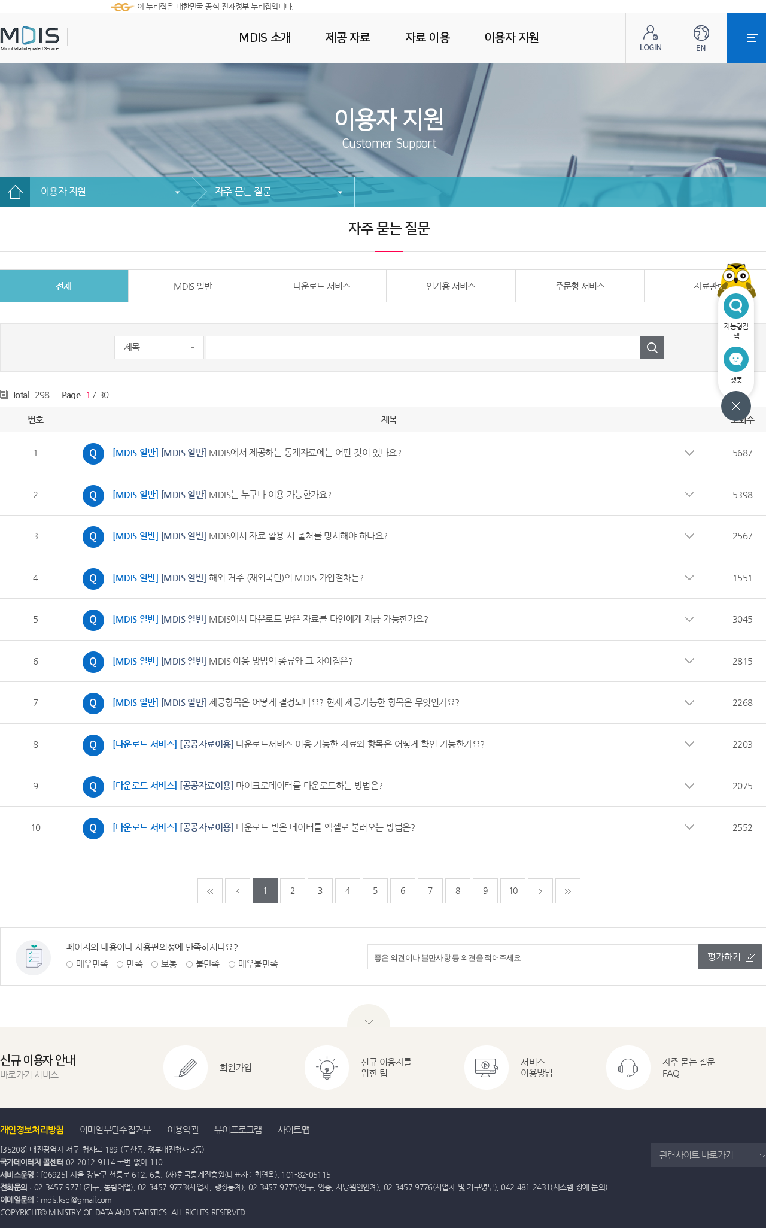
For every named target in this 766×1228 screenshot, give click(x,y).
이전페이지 (237, 890)
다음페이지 (540, 890)
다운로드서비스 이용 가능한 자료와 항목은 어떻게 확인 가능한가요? (281, 742)
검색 (652, 347)
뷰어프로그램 (238, 1129)
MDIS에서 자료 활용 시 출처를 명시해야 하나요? (232, 534)
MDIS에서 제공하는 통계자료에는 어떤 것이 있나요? (239, 450)
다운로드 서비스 (321, 286)
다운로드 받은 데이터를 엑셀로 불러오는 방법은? (246, 825)
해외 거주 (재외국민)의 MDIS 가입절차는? (220, 576)
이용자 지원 (63, 191)
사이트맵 (293, 1129)
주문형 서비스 (579, 286)
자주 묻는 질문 (243, 191)
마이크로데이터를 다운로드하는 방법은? (230, 783)
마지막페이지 (567, 890)
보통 (169, 964)
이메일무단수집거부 (115, 1129)
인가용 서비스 (450, 286)
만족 (134, 964)
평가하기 (724, 956)
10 (513, 890)
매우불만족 (258, 964)
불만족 (208, 964)
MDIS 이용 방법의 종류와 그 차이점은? (214, 659)
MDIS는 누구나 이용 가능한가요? (204, 492)
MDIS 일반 (193, 286)
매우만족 (92, 964)
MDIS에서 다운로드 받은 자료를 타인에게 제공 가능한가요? (252, 617)
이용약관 (183, 1129)
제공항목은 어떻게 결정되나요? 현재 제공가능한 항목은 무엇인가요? (268, 700)
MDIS (60, 38)
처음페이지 (210, 890)
